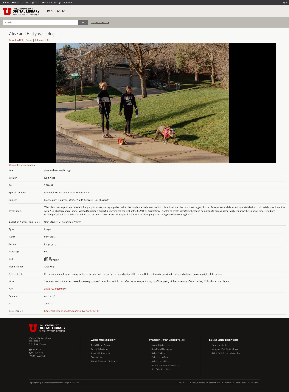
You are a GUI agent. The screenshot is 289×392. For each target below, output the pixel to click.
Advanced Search (100, 22)
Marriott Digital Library (161, 345)
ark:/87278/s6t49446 (55, 288)
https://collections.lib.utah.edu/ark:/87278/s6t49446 (71, 310)
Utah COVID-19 (57, 11)
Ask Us (25, 2)
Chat (36, 2)
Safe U (228, 382)
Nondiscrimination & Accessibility (205, 382)
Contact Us (36, 349)
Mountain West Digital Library (224, 349)
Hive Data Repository (160, 369)
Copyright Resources (100, 353)
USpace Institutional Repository (165, 365)
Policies (254, 382)
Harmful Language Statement (57, 2)
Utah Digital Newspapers (162, 349)
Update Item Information (22, 164)
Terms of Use (97, 357)
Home (6, 2)
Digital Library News (160, 361)
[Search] (83, 22)
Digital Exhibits (158, 353)
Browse (15, 2)
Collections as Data (159, 357)
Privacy (181, 382)
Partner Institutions (220, 345)
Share (29, 40)
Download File (16, 40)
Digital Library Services (101, 345)
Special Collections (99, 349)
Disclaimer (240, 382)
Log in (284, 2)
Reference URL (42, 40)
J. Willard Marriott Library (40, 338)
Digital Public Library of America (225, 353)
